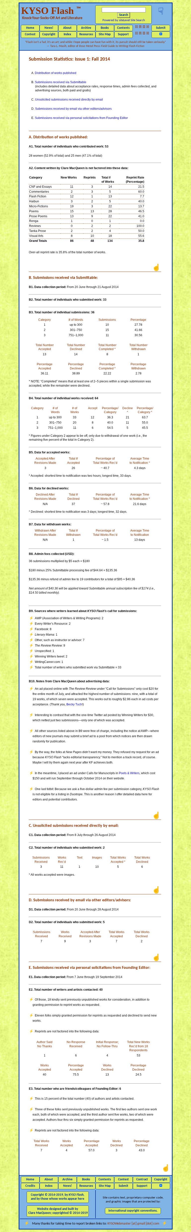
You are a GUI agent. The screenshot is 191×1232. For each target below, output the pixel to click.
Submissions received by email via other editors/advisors (73, 108)
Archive (86, 28)
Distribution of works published (55, 73)
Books (105, 28)
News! (49, 28)
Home (30, 28)
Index (67, 34)
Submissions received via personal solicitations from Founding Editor (81, 118)
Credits (30, 1186)
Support (123, 34)
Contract (142, 1179)
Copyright (48, 34)
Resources (86, 34)
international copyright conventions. (132, 1210)
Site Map (105, 34)
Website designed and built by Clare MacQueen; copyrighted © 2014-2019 (58, 1211)
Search (123, 15)
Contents (123, 28)
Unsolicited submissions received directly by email (69, 99)
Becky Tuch (74, 704)
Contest (30, 34)
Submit (161, 28)
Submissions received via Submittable (60, 82)
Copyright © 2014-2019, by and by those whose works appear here (57, 1196)
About (67, 28)
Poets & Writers (129, 773)
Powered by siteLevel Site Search (123, 20)
